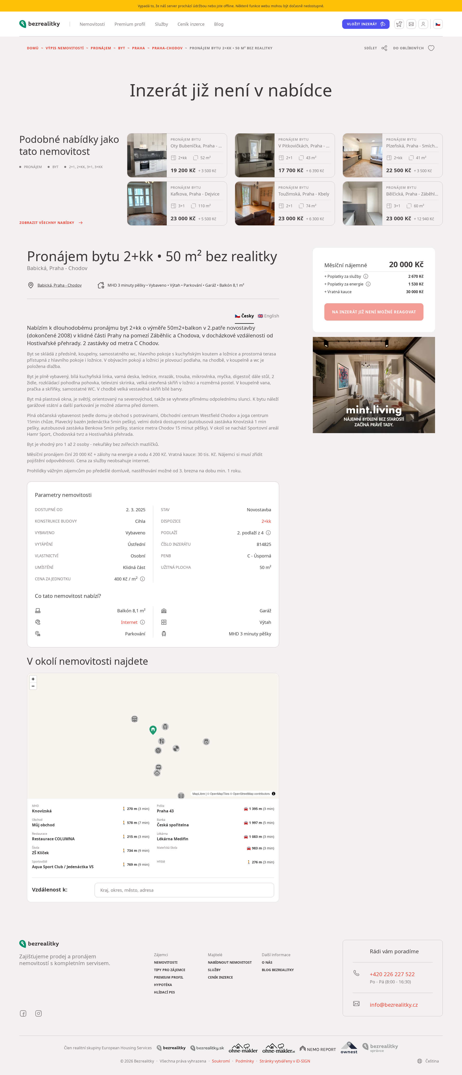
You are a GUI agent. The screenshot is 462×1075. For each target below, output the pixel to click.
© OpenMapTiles (218, 793)
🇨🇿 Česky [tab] (244, 316)
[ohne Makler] (243, 1047)
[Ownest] (349, 1047)
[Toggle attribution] (273, 794)
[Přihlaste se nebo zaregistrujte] (423, 24)
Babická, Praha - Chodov (60, 285)
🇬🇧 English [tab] (268, 316)
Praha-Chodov (167, 48)
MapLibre (198, 793)
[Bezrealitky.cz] (171, 1047)
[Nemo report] (318, 1047)
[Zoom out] (33, 686)
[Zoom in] (33, 679)
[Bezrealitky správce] (380, 1047)
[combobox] (184, 890)
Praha (138, 48)
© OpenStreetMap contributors (250, 793)
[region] (153, 736)
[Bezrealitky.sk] (207, 1047)
